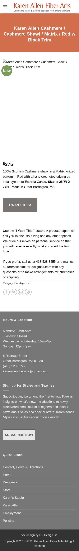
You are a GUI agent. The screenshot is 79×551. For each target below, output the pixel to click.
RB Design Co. (48, 535)
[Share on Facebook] (6, 292)
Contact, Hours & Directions (23, 467)
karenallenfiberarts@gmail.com (29, 267)
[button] (5, 7)
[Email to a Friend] (21, 292)
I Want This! (20, 205)
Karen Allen (11, 505)
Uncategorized (22, 283)
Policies (8, 521)
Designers (10, 482)
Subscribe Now (19, 435)
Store (7, 490)
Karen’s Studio (13, 498)
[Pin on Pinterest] (28, 292)
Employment (12, 513)
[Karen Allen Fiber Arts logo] (42, 6)
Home (7, 475)
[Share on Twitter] (14, 292)
